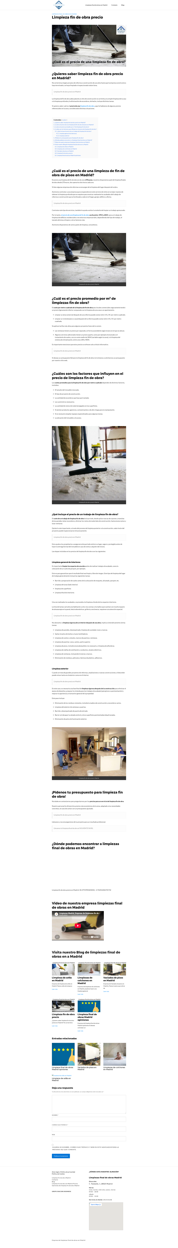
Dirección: (93, 1181)
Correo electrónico (60, 1125)
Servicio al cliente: (96, 1200)
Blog (122, 5)
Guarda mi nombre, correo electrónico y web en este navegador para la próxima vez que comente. (85, 1148)
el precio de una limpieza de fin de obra (75, 215)
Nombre (55, 1115)
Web (53, 1134)
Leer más (55, 989)
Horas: (91, 1187)
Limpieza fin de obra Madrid (61, 1178)
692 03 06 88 (107, 1200)
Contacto (114, 5)
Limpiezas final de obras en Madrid (96, 5)
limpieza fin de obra (87, 106)
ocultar (64, 120)
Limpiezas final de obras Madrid (105, 1178)
